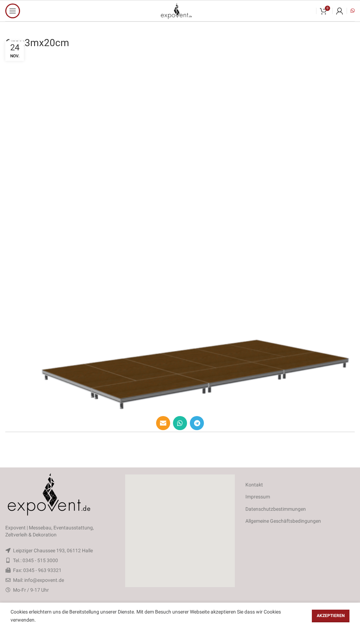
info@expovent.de (44, 580)
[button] (180, 531)
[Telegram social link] (197, 423)
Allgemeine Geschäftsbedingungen (283, 521)
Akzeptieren (331, 615)
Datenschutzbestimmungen (275, 509)
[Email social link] (163, 423)
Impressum (257, 496)
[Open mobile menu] (13, 11)
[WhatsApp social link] (180, 423)
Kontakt (254, 485)
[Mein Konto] (340, 11)
